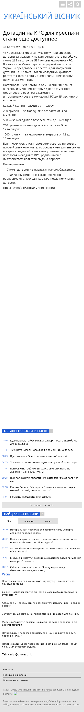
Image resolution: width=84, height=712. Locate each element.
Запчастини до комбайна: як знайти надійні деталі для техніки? (40, 613)
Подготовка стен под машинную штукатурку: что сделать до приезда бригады (38, 582)
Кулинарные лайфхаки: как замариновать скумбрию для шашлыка (43, 442)
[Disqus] (42, 250)
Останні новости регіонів (25, 431)
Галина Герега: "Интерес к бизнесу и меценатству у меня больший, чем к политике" (42, 488)
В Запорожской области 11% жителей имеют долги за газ (44, 479)
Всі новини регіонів (41, 505)
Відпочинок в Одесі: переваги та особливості (38, 456)
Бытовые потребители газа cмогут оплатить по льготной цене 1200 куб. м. (40, 470)
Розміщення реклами (15, 674)
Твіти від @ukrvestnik (17, 654)
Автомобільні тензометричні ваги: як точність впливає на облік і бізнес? (45, 550)
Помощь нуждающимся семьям (30, 496)
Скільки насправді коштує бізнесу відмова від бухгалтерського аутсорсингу (37, 568)
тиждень (29, 521)
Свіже (6, 574)
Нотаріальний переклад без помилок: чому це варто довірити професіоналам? (41, 531)
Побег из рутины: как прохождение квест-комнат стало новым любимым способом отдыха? (43, 540)
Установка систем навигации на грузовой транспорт (43, 462)
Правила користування (15, 680)
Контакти (8, 669)
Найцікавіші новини (21, 514)
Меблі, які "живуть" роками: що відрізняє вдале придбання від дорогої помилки (45, 559)
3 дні (10, 521)
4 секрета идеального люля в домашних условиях (41, 450)
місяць (49, 521)
